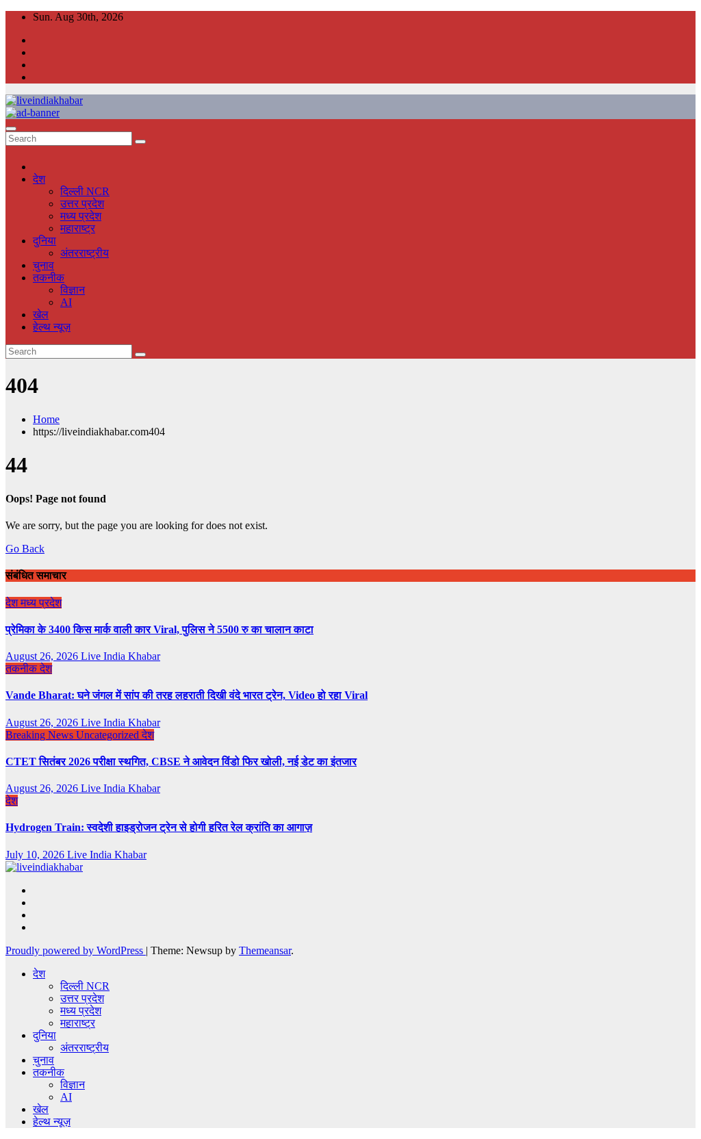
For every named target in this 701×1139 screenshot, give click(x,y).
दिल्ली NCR (85, 191)
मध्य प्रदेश (80, 216)
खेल (41, 314)
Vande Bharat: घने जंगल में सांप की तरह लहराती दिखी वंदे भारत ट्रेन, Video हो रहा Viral (186, 695)
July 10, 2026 (36, 854)
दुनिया (44, 240)
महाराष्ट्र (77, 228)
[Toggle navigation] (10, 129)
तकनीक (48, 277)
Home (46, 419)
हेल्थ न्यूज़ (52, 327)
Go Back (24, 548)
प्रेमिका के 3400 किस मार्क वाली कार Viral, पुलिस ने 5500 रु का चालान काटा (159, 629)
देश (39, 179)
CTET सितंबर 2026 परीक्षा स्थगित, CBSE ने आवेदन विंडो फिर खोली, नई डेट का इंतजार (181, 761)
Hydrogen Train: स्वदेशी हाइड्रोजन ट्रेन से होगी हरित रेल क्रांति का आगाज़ (158, 827)
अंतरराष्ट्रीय (84, 253)
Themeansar (265, 950)
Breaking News (40, 735)
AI (66, 302)
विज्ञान (72, 290)
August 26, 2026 (43, 656)
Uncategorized (109, 735)
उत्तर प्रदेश (82, 203)
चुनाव (43, 265)
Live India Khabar (120, 656)
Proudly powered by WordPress (75, 950)
